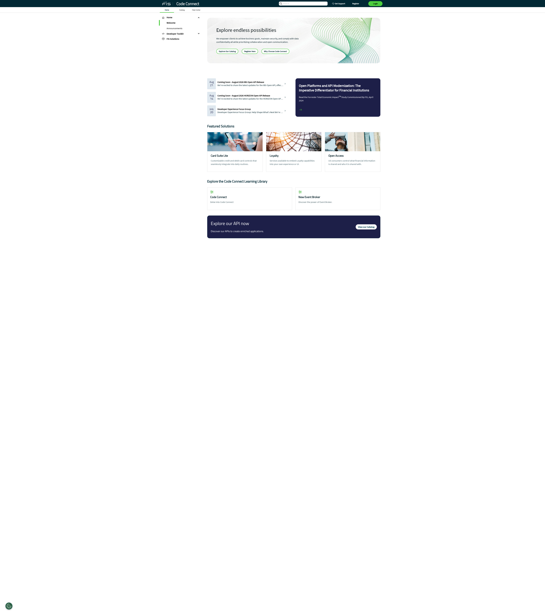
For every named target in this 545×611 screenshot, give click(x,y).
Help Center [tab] (196, 10)
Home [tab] (167, 10)
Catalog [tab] (182, 10)
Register (355, 3)
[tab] (180, 17)
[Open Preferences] (8, 606)
